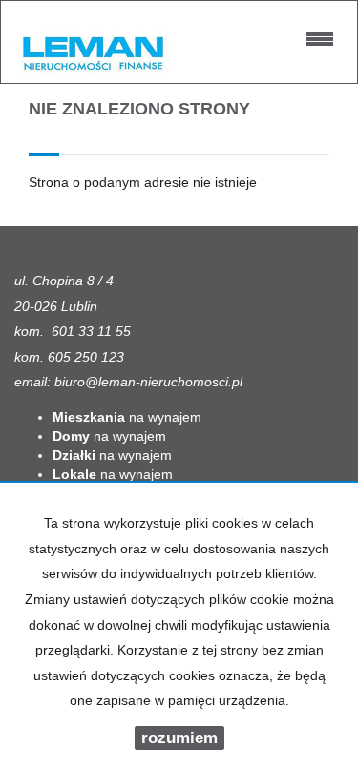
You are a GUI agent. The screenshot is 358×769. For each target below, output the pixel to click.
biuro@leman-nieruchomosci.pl (148, 381)
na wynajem (127, 417)
